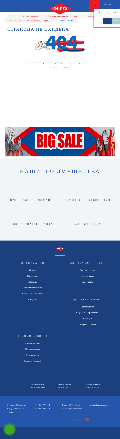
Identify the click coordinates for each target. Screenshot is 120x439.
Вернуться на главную (60, 67)
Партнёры (87, 318)
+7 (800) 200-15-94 (43, 409)
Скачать (32, 270)
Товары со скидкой (87, 324)
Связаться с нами (87, 270)
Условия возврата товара (32, 294)
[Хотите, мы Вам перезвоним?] (9, 429)
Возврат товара (87, 276)
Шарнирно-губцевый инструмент (63, 16)
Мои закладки (32, 355)
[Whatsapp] (91, 408)
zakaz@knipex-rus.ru (98, 405)
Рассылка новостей (32, 361)
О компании (32, 276)
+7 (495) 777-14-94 (43, 405)
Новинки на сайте (30, 16)
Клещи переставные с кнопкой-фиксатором (29, 20)
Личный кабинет (32, 343)
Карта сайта (87, 282)
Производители (87, 307)
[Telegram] (96, 408)
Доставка (33, 282)
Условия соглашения (33, 288)
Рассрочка (32, 299)
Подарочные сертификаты (87, 313)
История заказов (32, 349)
